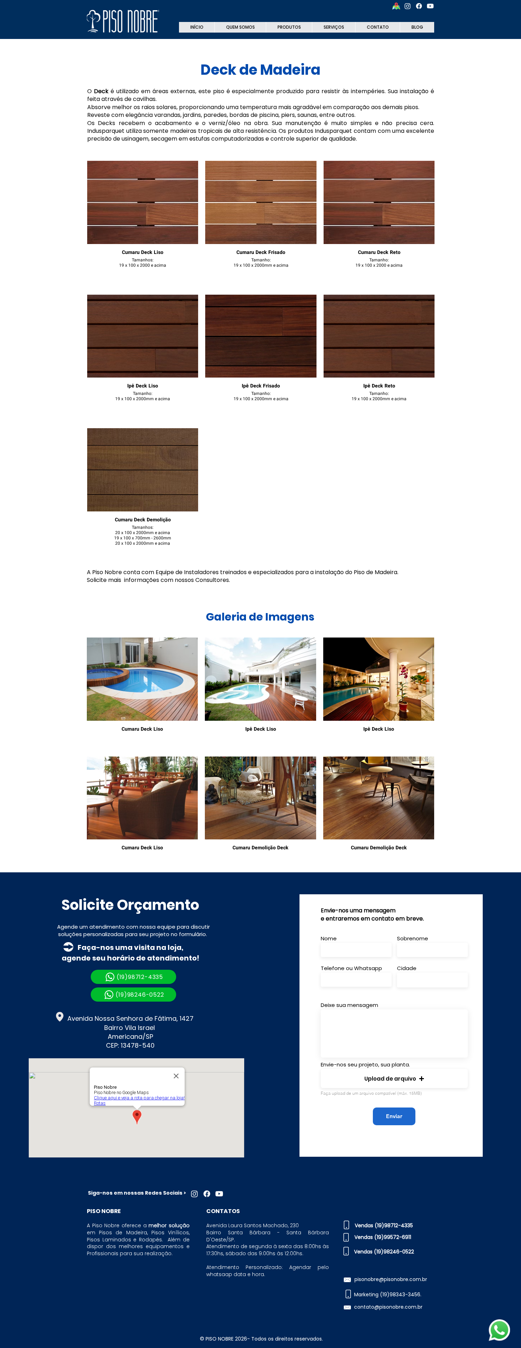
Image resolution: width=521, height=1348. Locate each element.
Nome (329, 938)
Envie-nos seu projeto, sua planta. (365, 1064)
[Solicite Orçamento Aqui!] (499, 1330)
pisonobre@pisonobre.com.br (390, 1279)
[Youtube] (430, 6)
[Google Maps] (396, 6)
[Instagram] (407, 6)
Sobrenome (412, 938)
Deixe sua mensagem (349, 1005)
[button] (394, 1078)
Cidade (406, 968)
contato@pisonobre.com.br (388, 1306)
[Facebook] (419, 6)
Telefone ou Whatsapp (351, 968)
